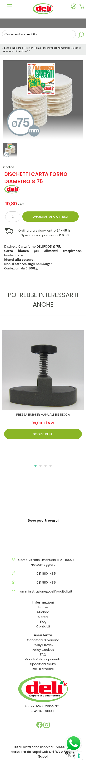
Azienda (43, 612)
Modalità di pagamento (43, 659)
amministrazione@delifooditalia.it (46, 591)
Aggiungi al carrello (50, 216)
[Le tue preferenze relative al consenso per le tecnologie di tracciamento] (79, 756)
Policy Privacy (43, 645)
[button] (35, 466)
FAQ (43, 654)
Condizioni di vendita (43, 640)
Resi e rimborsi (43, 669)
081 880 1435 (46, 573)
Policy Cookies (43, 649)
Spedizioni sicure (43, 664)
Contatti (43, 626)
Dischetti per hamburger (56, 47)
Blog (43, 621)
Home (37, 47)
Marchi (43, 617)
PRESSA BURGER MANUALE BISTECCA (43, 414)
